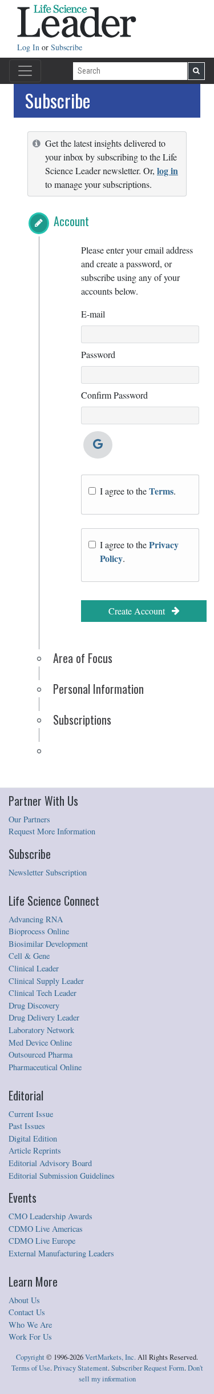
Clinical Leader (34, 968)
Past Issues (27, 1125)
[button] (39, 223)
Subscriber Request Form (147, 1368)
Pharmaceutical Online (45, 1067)
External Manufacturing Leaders (61, 1253)
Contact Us (27, 1312)
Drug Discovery (34, 1005)
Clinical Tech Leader (42, 992)
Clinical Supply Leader (46, 980)
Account (71, 221)
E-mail (93, 314)
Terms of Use (30, 1368)
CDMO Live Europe (42, 1240)
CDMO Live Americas (46, 1228)
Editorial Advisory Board (50, 1163)
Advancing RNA (36, 919)
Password (98, 354)
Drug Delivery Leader (44, 1017)
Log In (29, 47)
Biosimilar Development (48, 943)
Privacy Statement (81, 1368)
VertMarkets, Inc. (110, 1357)
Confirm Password (114, 395)
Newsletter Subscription (48, 872)
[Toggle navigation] (25, 70)
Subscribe (66, 47)
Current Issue (31, 1113)
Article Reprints (35, 1150)
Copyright (30, 1357)
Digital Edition (33, 1138)
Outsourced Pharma (40, 1054)
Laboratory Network (41, 1030)
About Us (24, 1300)
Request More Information (52, 831)
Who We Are (30, 1324)
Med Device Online (40, 1042)
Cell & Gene (29, 955)
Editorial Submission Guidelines (62, 1175)
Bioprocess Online (39, 931)
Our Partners (29, 819)
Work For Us (30, 1336)
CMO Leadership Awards (50, 1216)
